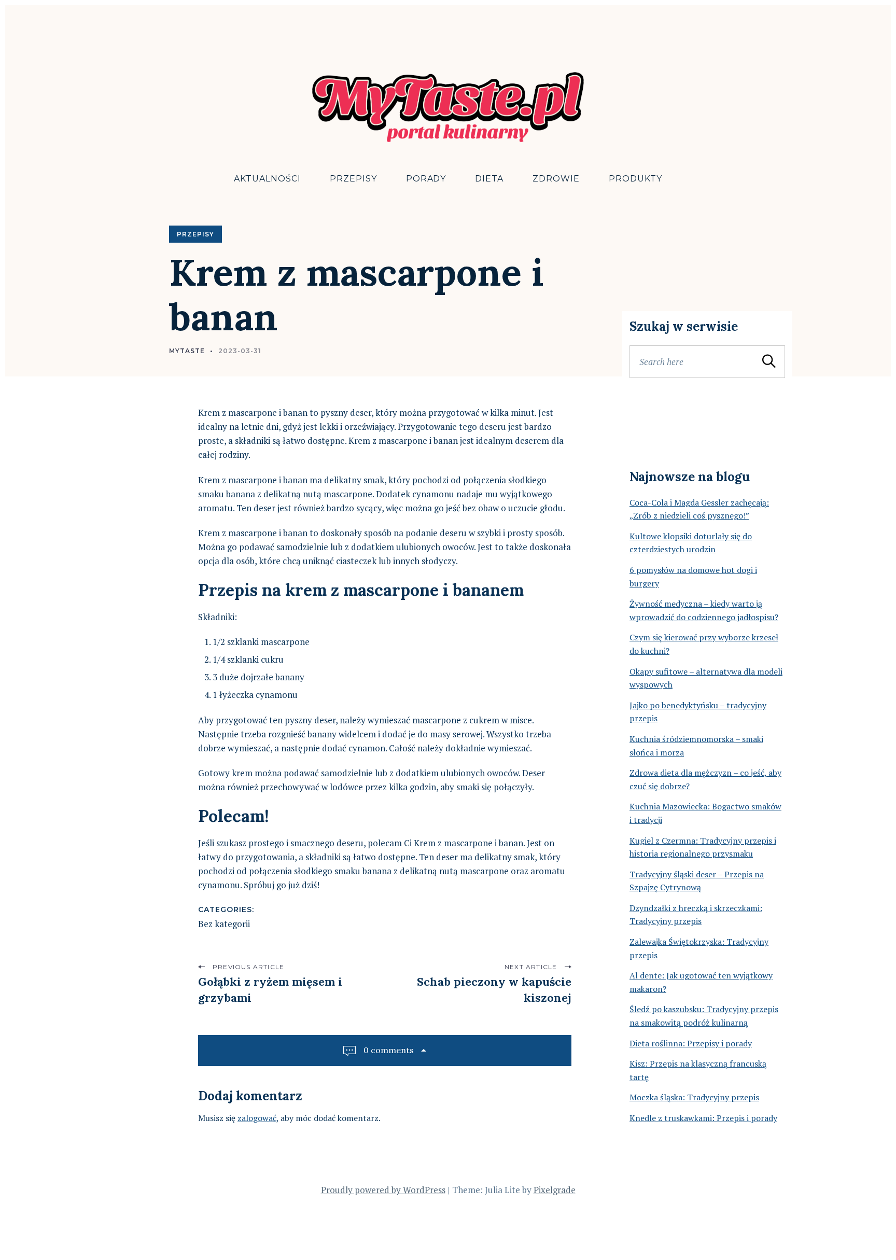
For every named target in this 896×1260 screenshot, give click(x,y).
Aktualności (267, 179)
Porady (426, 179)
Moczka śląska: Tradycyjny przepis (694, 1097)
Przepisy (353, 179)
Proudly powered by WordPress (383, 1190)
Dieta (489, 179)
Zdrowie (556, 179)
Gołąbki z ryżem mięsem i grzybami (270, 989)
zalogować (256, 1118)
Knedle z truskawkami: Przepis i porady (703, 1118)
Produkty (635, 179)
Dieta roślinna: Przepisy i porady (690, 1043)
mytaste (187, 351)
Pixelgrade (555, 1190)
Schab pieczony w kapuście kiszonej (494, 989)
